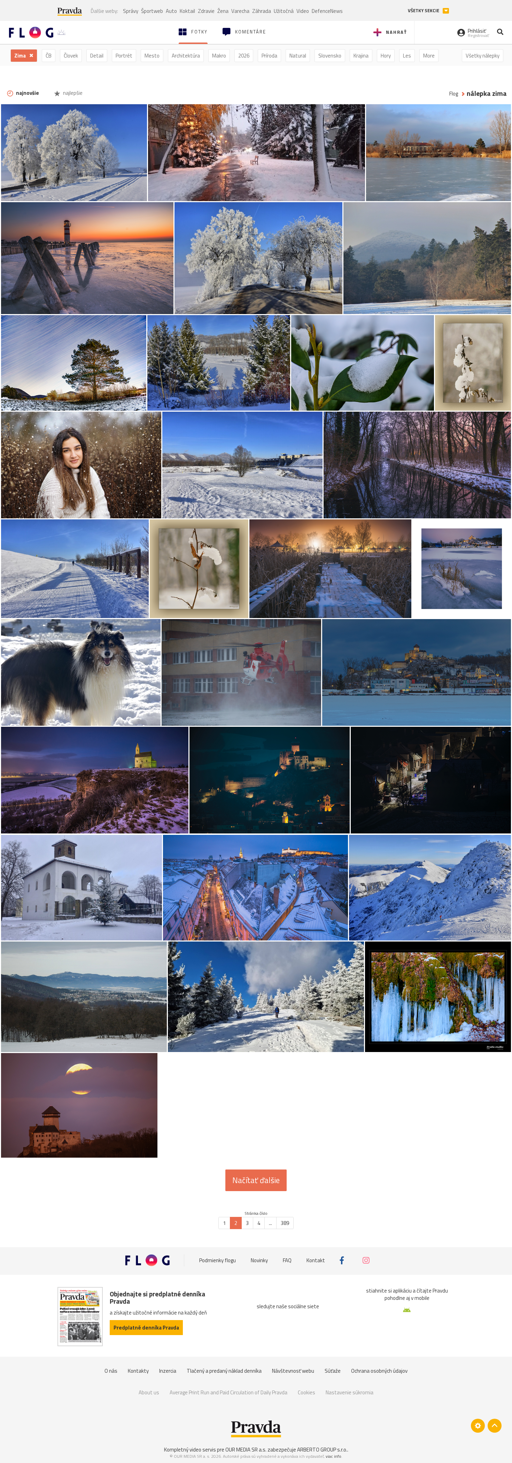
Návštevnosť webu (293, 1370)
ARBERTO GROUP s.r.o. (322, 1450)
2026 (243, 56)
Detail (96, 56)
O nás (110, 1370)
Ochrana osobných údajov (379, 1370)
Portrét (124, 56)
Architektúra (186, 56)
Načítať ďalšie (256, 1180)
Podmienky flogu (217, 1260)
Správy (130, 11)
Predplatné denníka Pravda (146, 1328)
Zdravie (206, 11)
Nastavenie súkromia (349, 1392)
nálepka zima (487, 94)
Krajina (361, 56)
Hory (386, 56)
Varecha (240, 11)
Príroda (269, 56)
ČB (49, 56)
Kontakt (316, 1260)
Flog (453, 93)
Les (407, 56)
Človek (71, 56)
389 (285, 1223)
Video (302, 11)
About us (149, 1392)
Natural (297, 56)
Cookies (306, 1392)
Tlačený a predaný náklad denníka (224, 1370)
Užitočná (284, 11)
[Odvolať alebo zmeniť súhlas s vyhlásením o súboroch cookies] (478, 1426)
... (270, 1223)
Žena (222, 11)
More (429, 56)
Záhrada (261, 11)
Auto (171, 11)
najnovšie (27, 93)
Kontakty (138, 1370)
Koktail (187, 11)
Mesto (152, 56)
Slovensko (329, 56)
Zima (20, 56)
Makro (219, 56)
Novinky (259, 1260)
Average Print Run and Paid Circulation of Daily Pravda (228, 1392)
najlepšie (72, 93)
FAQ (287, 1260)
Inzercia (167, 1370)
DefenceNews (327, 11)
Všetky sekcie (424, 10)
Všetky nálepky (482, 56)
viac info (333, 1456)
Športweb (152, 11)
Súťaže (333, 1370)
